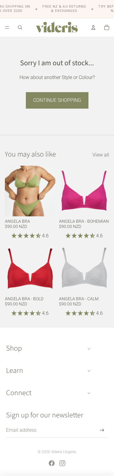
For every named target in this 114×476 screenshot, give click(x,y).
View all (100, 155)
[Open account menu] (93, 27)
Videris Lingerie (63, 452)
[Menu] (7, 27)
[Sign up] (102, 430)
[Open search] (20, 27)
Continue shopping (57, 100)
